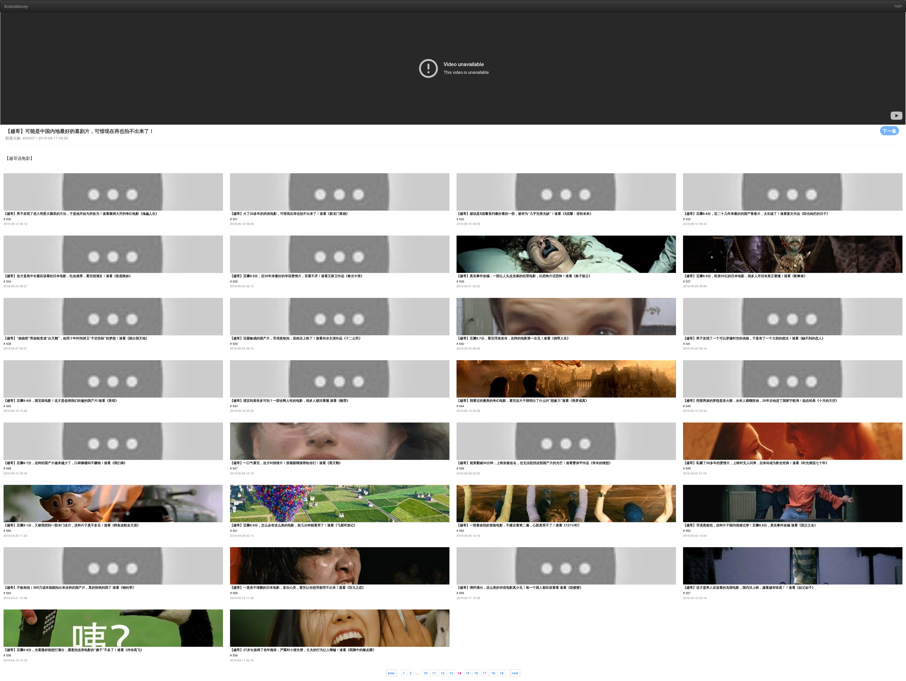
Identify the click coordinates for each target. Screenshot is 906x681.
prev (391, 673)
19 (501, 673)
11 (434, 673)
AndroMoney (16, 6)
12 (443, 673)
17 (485, 673)
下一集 (889, 130)
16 (476, 673)
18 (493, 673)
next (515, 673)
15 (468, 673)
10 (426, 673)
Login (898, 6)
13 (451, 673)
